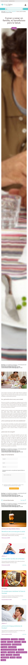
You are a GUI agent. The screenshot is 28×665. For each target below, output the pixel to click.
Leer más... (24, 537)
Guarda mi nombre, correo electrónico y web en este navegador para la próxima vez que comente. (13, 485)
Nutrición (13, 11)
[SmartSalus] (6, 4)
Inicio (6, 11)
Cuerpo (9, 11)
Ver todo (23, 500)
